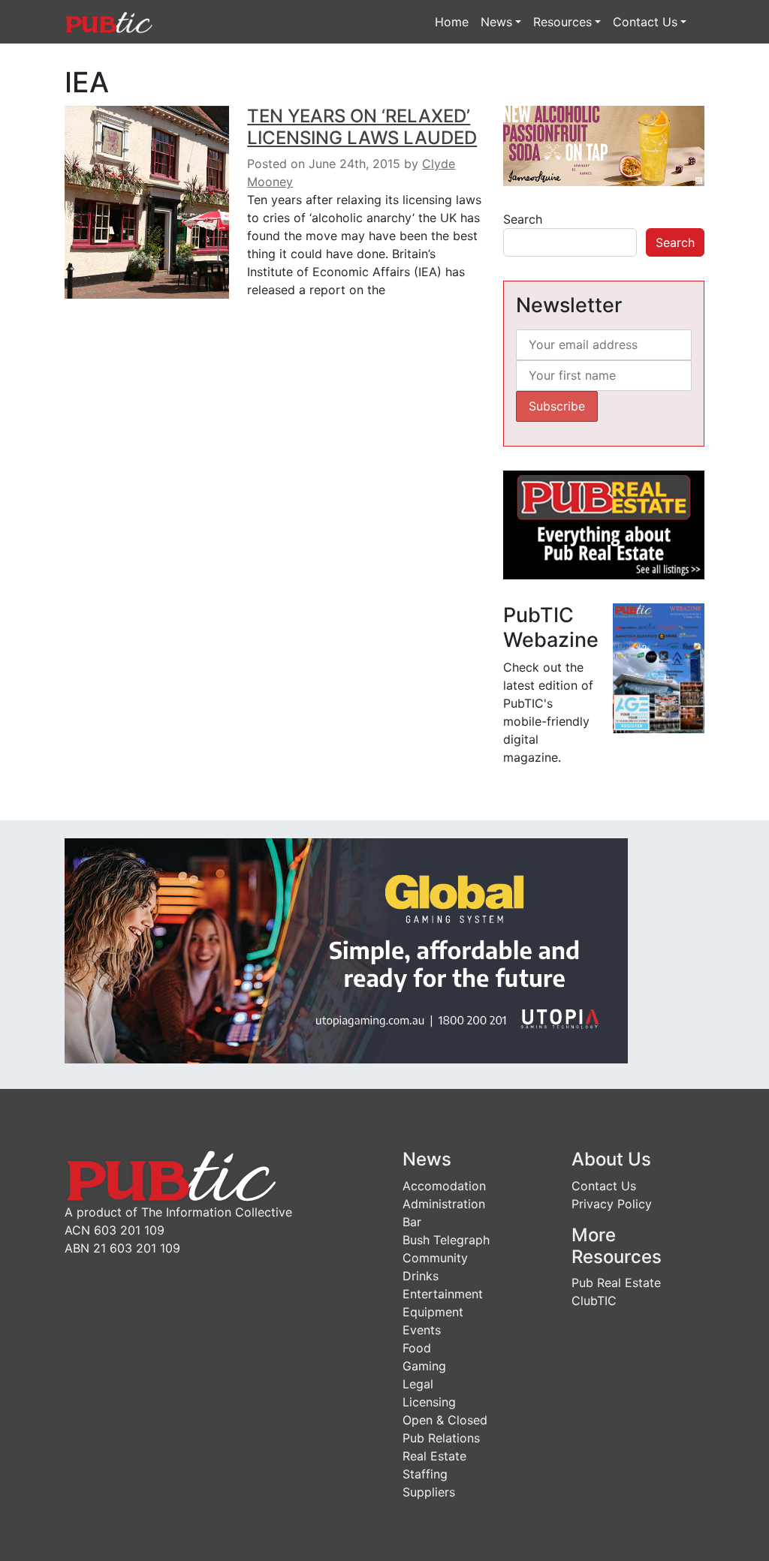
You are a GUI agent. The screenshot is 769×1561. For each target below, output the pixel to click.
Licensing (429, 1401)
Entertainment (443, 1293)
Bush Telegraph (446, 1239)
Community (435, 1257)
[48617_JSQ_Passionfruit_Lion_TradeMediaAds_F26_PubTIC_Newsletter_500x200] (603, 144)
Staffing (425, 1473)
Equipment (433, 1311)
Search (522, 219)
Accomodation (444, 1185)
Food (417, 1347)
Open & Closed (445, 1419)
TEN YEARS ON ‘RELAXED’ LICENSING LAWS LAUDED (362, 127)
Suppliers (429, 1491)
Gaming (424, 1365)
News (496, 21)
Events (422, 1329)
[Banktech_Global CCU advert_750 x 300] (346, 949)
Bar (412, 1221)
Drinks (421, 1275)
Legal (418, 1383)
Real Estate (434, 1455)
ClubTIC (594, 1300)
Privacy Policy (611, 1203)
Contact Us (645, 21)
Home (452, 21)
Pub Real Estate (616, 1282)
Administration (444, 1203)
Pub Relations (441, 1437)
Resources (562, 21)
